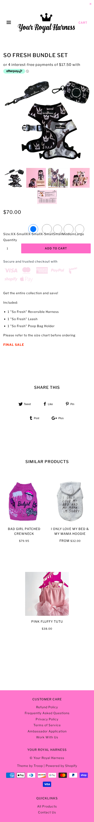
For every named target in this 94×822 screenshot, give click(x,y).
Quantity (9, 240)
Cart (82, 22)
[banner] (46, 23)
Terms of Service (47, 725)
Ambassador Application (47, 731)
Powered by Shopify (61, 766)
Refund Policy (47, 707)
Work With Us (47, 737)
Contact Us (47, 812)
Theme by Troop (30, 766)
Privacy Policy (47, 719)
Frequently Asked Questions (47, 713)
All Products (47, 806)
